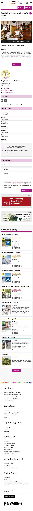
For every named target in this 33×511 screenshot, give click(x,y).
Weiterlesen (17, 65)
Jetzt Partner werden (9, 463)
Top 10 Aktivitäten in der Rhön (11, 396)
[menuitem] (27, 2)
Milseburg (6, 431)
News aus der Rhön (8, 401)
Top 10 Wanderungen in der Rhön (12, 394)
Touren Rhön (7, 417)
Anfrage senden (27, 190)
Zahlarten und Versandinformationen (13, 482)
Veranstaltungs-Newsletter (10, 467)
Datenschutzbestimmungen (17, 182)
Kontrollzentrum (8, 465)
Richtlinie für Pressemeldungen (12, 451)
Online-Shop (7, 477)
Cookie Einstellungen (9, 453)
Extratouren (7, 411)
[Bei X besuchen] (8, 504)
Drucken (29, 7)
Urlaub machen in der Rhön (11, 399)
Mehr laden (17, 370)
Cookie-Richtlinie (8, 449)
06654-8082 (6, 88)
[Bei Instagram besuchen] (20, 504)
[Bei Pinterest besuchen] (12, 504)
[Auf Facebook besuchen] (5, 504)
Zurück (21, 7)
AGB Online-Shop (8, 480)
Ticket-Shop (7, 486)
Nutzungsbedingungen (9, 445)
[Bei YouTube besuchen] (16, 504)
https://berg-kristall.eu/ (8, 92)
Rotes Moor (7, 429)
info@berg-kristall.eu (8, 90)
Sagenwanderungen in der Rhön (12, 413)
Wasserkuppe (7, 427)
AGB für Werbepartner (9, 447)
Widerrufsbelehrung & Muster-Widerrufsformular (16, 484)
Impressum (6, 441)
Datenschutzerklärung (9, 443)
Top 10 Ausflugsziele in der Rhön (12, 392)
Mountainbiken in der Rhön (10, 415)
